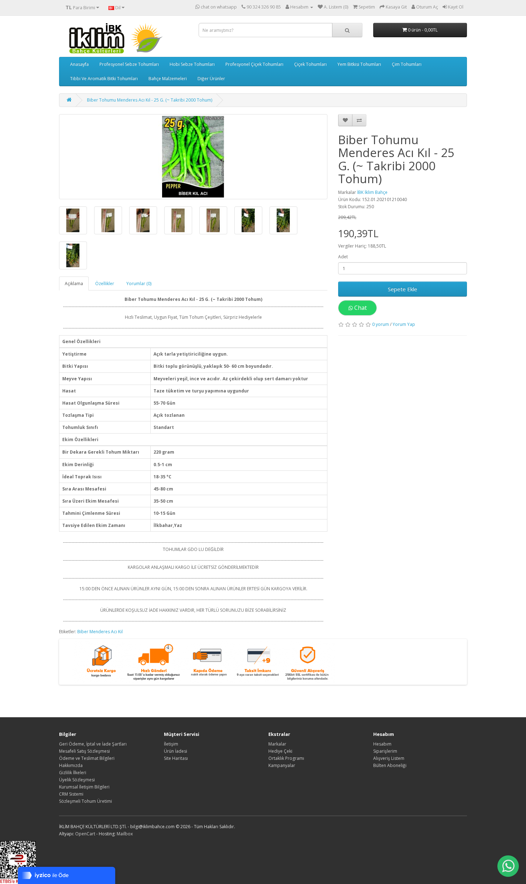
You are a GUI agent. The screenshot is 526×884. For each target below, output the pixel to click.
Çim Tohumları (407, 64)
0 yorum (380, 324)
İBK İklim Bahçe (372, 192)
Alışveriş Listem (388, 758)
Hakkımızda (71, 765)
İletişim (171, 744)
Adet (343, 257)
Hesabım (382, 744)
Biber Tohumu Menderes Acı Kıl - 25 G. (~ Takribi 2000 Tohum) (149, 100)
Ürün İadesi (175, 751)
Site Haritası (176, 758)
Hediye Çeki (280, 751)
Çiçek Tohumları (310, 64)
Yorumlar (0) (138, 283)
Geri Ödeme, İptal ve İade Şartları (93, 744)
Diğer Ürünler (211, 78)
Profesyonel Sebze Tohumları (129, 64)
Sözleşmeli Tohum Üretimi (85, 801)
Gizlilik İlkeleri (72, 773)
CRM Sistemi (71, 794)
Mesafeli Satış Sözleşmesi (84, 751)
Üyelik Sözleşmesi (77, 780)
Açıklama (74, 283)
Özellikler (104, 283)
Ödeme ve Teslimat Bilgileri (87, 758)
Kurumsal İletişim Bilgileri (84, 787)
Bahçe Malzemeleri (167, 78)
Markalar (277, 744)
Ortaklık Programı (286, 758)
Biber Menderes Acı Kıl (100, 632)
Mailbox (125, 834)
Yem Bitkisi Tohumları (359, 64)
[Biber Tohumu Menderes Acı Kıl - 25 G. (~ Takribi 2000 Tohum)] (193, 156)
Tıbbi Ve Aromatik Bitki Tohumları (104, 78)
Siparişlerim (385, 751)
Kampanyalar (281, 765)
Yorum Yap (404, 324)
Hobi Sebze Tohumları (192, 64)
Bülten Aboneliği (389, 765)
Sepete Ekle (402, 289)
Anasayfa (79, 64)
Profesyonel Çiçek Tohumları (254, 64)
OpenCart (85, 834)
